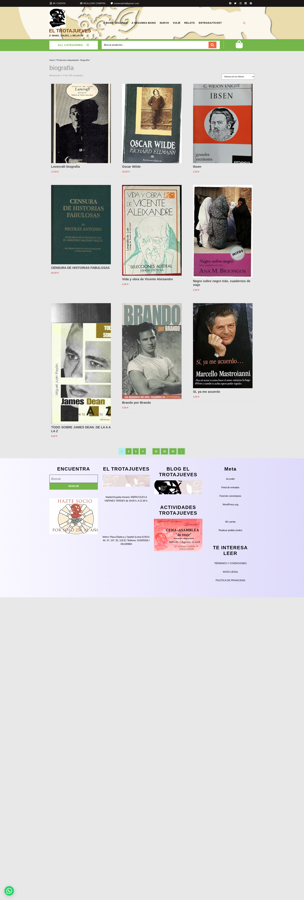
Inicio (52, 60)
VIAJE (176, 22)
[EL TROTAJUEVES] (126, 480)
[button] (9, 891)
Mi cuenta (230, 521)
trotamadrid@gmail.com (126, 3)
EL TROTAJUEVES (70, 30)
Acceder (230, 479)
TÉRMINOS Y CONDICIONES (230, 563)
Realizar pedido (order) (230, 530)
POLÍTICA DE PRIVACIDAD (230, 580)
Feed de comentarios (230, 496)
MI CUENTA (59, 3)
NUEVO (164, 22)
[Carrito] (239, 47)
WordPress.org (230, 504)
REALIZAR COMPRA (94, 3)
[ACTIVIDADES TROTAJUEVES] (178, 534)
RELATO (189, 22)
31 (156, 451)
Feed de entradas (230, 487)
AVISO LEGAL (230, 571)
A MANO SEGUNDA (115, 22)
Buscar (212, 45)
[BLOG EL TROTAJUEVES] (178, 487)
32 (164, 451)
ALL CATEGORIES (70, 45)
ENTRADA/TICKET (210, 22)
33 (173, 451)
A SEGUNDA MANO (144, 22)
